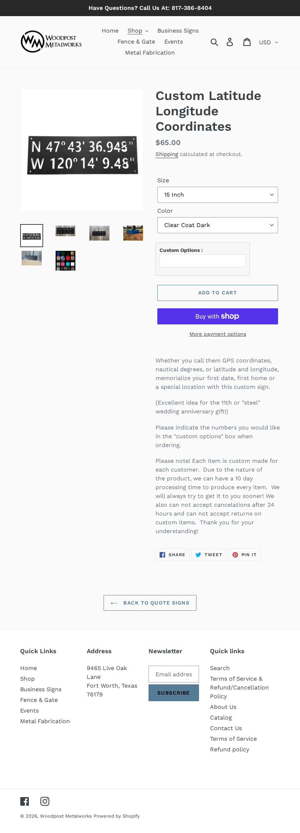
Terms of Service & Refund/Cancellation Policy (239, 687)
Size (163, 180)
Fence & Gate (39, 699)
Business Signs (40, 689)
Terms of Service (233, 738)
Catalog (221, 717)
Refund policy (229, 749)
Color (165, 210)
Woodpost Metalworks (66, 816)
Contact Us (226, 728)
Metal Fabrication (45, 721)
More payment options (218, 334)
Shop (27, 678)
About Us (223, 706)
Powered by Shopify (117, 816)
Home (28, 668)
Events (29, 710)
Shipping (166, 154)
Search (220, 668)
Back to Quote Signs (155, 603)
